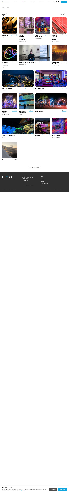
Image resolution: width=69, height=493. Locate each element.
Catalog (42, 185)
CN (12, 179)
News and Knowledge (44, 183)
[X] (63, 176)
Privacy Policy (64, 189)
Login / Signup (63, 1)
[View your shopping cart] (59, 2)
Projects (24, 1)
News (49, 1)
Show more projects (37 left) (34, 167)
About (15, 1)
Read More (23, 490)
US (9, 179)
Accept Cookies (62, 489)
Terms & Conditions (52, 189)
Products (32, 1)
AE (2, 179)
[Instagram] (58, 176)
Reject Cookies (53, 489)
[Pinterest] (61, 176)
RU (14, 179)
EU (7, 179)
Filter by (62, 14)
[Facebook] (56, 176)
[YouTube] (57, 176)
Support (41, 1)
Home (3, 6)
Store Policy (59, 189)
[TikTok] (62, 176)
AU (4, 179)
